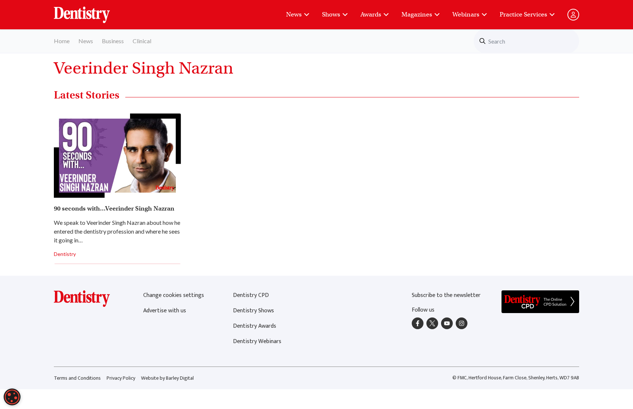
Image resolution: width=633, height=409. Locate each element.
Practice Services (523, 14)
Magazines (416, 14)
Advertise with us (164, 311)
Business (113, 40)
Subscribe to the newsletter (446, 295)
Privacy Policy (121, 378)
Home (62, 40)
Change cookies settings (173, 295)
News (293, 14)
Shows (331, 14)
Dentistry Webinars (257, 341)
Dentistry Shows (253, 311)
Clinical (142, 40)
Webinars (465, 14)
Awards (370, 14)
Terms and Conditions (77, 378)
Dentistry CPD (251, 295)
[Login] (573, 15)
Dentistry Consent (91, 11)
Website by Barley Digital (167, 378)
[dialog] (12, 396)
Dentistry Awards (254, 326)
